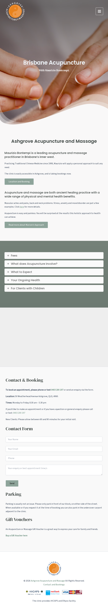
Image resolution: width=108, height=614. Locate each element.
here (22, 206)
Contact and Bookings (54, 584)
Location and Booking (19, 181)
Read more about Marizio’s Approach (26, 224)
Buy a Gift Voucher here (16, 535)
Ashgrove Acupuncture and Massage (48, 580)
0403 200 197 (57, 389)
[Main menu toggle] (99, 11)
